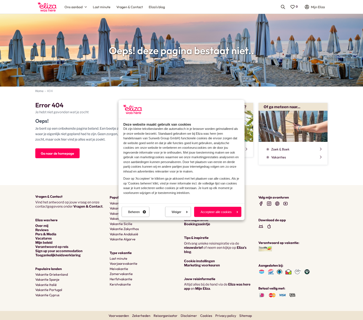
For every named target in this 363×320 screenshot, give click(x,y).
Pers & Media (45, 234)
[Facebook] (260, 203)
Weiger (176, 212)
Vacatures (43, 238)
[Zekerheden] (298, 272)
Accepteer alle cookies (216, 212)
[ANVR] (261, 272)
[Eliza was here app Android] (260, 226)
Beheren (134, 212)
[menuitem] (47, 7)
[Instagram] (269, 203)
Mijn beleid (44, 243)
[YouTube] (285, 203)
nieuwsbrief (193, 248)
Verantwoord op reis (51, 247)
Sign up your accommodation (59, 251)
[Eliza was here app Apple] (269, 226)
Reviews (42, 230)
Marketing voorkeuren (202, 265)
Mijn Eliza (202, 289)
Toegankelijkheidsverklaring (58, 255)
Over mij (41, 226)
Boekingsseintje (197, 224)
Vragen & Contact (88, 206)
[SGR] (271, 272)
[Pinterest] (277, 203)
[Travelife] (265, 249)
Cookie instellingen (199, 261)
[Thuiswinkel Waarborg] (288, 272)
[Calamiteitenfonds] (279, 272)
